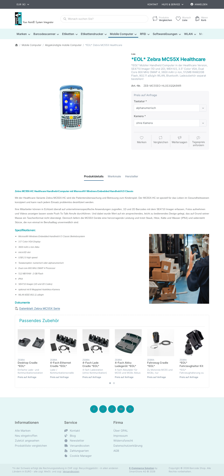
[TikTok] (112, 409)
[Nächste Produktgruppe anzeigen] (205, 357)
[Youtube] (121, 409)
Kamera (139, 116)
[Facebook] (94, 409)
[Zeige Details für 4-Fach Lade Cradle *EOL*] (95, 342)
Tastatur (139, 101)
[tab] (94, 176)
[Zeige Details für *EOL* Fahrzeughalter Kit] (193, 342)
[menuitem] (23, 34)
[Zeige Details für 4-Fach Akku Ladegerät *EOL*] (128, 342)
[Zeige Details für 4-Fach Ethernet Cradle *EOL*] (63, 342)
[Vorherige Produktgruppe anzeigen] (19, 357)
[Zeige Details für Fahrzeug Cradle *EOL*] (160, 342)
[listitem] (70, 107)
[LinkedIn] (130, 409)
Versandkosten (71, 471)
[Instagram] (103, 409)
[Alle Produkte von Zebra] (133, 54)
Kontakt (153, 4)
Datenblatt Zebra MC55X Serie (39, 308)
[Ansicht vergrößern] (70, 107)
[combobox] (23, 4)
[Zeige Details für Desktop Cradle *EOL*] (31, 342)
